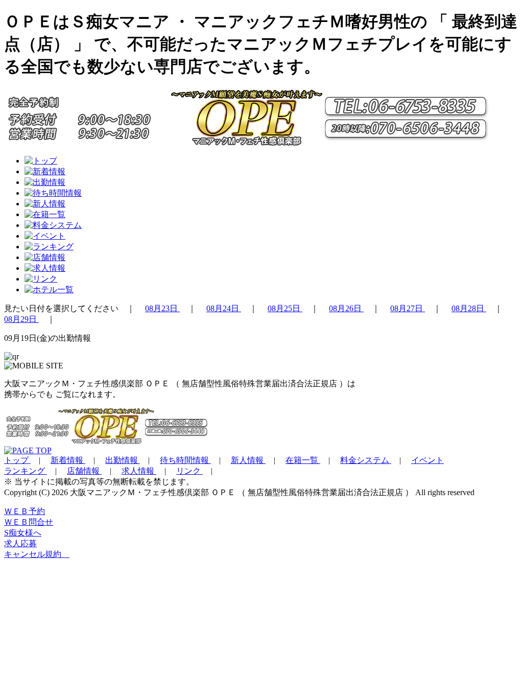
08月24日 (223, 308)
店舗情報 (84, 471)
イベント (427, 460)
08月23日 (162, 308)
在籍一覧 (303, 460)
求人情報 (139, 471)
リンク (189, 471)
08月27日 (407, 308)
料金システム (365, 460)
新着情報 (68, 460)
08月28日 (468, 308)
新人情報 (248, 460)
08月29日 (21, 319)
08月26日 (346, 308)
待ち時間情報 (185, 460)
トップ (17, 460)
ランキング (25, 471)
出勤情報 (122, 460)
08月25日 (285, 308)
